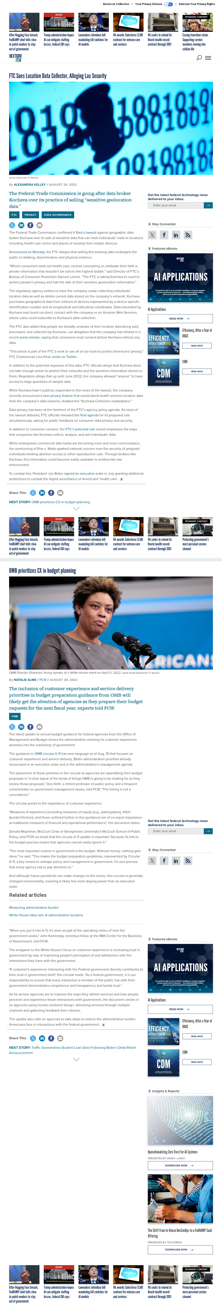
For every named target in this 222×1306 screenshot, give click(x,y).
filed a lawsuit (86, 232)
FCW (43, 679)
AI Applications (157, 309)
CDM (185, 361)
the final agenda (86, 415)
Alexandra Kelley (30, 184)
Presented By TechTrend (165, 1242)
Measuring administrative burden (34, 907)
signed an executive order (83, 473)
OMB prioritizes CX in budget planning (60, 502)
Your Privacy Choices (149, 4)
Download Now (176, 1165)
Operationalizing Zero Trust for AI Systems (173, 1151)
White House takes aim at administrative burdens (46, 915)
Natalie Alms (25, 679)
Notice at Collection (116, 4)
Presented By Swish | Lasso (166, 1158)
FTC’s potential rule (80, 429)
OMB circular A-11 (47, 753)
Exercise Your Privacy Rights (197, 4)
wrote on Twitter (64, 356)
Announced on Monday (26, 251)
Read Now (176, 319)
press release (30, 337)
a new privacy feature (56, 395)
